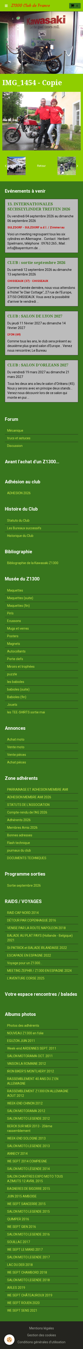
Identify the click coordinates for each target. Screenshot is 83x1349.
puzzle (12, 674)
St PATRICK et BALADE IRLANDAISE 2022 (37, 948)
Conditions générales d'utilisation (41, 1342)
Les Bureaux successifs (24, 528)
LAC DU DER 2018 (20, 1265)
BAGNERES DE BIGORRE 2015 (28, 1188)
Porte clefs (15, 659)
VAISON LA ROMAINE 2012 (26, 1063)
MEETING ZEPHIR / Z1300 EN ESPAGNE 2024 (39, 970)
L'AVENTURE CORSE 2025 (25, 978)
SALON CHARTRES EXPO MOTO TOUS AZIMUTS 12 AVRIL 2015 (35, 1179)
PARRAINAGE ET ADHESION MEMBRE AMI (37, 789)
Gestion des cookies (41, 1335)
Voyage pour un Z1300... (24, 963)
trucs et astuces (18, 438)
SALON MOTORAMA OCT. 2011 (30, 1056)
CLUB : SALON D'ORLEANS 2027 (37, 365)
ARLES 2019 (16, 1287)
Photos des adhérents (23, 1025)
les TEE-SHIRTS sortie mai (26, 712)
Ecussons (14, 621)
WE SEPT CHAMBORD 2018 (27, 1272)
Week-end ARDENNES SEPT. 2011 (31, 1048)
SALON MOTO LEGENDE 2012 (28, 1118)
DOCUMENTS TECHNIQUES (26, 858)
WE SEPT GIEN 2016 (21, 1227)
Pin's (10, 613)
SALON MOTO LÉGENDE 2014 (28, 1169)
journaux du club (19, 850)
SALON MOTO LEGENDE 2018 (28, 1280)
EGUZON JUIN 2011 (21, 1041)
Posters (12, 636)
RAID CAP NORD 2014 (23, 913)
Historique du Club (20, 536)
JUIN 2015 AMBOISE (22, 1196)
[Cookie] (9, 1339)
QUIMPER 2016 (18, 1219)
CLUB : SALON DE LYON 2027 (34, 316)
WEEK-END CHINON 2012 (25, 1103)
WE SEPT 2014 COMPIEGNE (27, 1161)
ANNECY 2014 (17, 1153)
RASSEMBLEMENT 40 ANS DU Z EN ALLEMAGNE (32, 1081)
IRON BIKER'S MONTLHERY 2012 (30, 1071)
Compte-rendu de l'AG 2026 (27, 812)
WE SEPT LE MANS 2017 (25, 1249)
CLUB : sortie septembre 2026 (36, 262)
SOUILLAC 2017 (18, 1242)
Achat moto (15, 739)
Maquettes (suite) (20, 598)
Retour (41, 166)
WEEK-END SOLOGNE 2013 (26, 1138)
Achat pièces (16, 762)
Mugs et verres (18, 628)
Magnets (13, 644)
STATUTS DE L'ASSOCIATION (28, 805)
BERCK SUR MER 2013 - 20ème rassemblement (29, 1128)
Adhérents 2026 (19, 820)
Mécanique (15, 430)
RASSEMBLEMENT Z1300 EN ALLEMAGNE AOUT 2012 (37, 1093)
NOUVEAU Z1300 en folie (25, 1033)
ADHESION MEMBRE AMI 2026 (29, 797)
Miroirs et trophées (21, 666)
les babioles (15, 682)
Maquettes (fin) (18, 605)
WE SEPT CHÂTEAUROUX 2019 (29, 1295)
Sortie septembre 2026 (24, 885)
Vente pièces (16, 755)
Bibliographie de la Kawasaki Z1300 (32, 563)
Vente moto (15, 747)
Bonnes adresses (19, 835)
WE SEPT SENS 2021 (22, 1310)
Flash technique (18, 843)
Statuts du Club (18, 520)
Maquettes (15, 590)
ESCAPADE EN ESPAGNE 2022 (29, 955)
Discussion (15, 446)
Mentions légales (41, 1328)
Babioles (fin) (16, 697)
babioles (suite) (18, 689)
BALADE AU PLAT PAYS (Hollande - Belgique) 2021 (40, 938)
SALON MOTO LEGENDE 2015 (28, 1211)
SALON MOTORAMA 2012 (26, 1111)
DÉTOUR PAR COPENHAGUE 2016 (31, 920)
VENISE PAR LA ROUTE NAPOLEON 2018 (36, 928)
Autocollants (16, 651)
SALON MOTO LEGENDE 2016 (28, 1234)
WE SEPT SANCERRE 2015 (26, 1204)
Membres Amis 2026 (22, 827)
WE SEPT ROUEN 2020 (23, 1303)
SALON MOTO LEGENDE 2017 (28, 1257)
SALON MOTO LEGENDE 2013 (28, 1146)
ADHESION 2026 (19, 493)
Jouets (12, 704)
